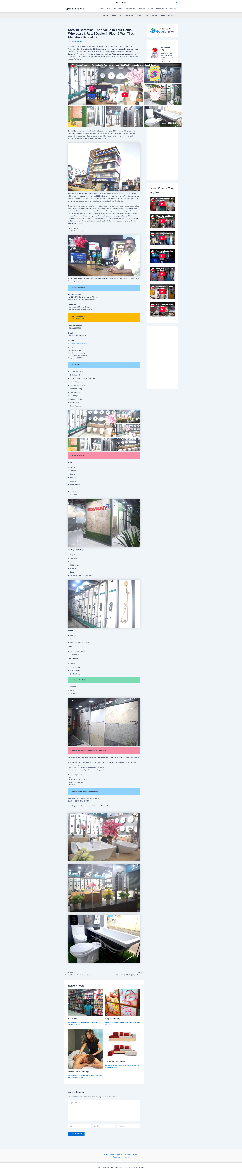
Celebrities (141, 9)
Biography (118, 9)
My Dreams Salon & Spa (78, 1071)
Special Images (161, 9)
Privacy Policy (109, 1154)
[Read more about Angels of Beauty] (122, 1002)
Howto (150, 9)
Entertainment (130, 9)
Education (129, 15)
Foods (146, 15)
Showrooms (172, 15)
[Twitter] (122, 2)
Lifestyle (105, 15)
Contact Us (125, 1157)
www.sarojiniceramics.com (77, 343)
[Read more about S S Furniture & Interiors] (122, 1044)
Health (162, 15)
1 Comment (108, 1022)
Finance (154, 15)
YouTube (173, 9)
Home (102, 9)
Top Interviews (135, 1022)
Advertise (116, 1157)
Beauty (113, 15)
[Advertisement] (164, 147)
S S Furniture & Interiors (116, 1061)
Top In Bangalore (74, 8)
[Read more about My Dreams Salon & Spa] (85, 1049)
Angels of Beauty (112, 1018)
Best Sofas (121, 1065)
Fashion (138, 15)
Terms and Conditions (123, 1154)
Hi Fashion (73, 1018)
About (135, 1154)
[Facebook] (119, 2)
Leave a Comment (74, 1022)
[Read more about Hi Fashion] (85, 1002)
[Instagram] (125, 2)
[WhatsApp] (117, 2)
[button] (177, 2)
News (109, 9)
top (96, 1022)
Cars (120, 15)
